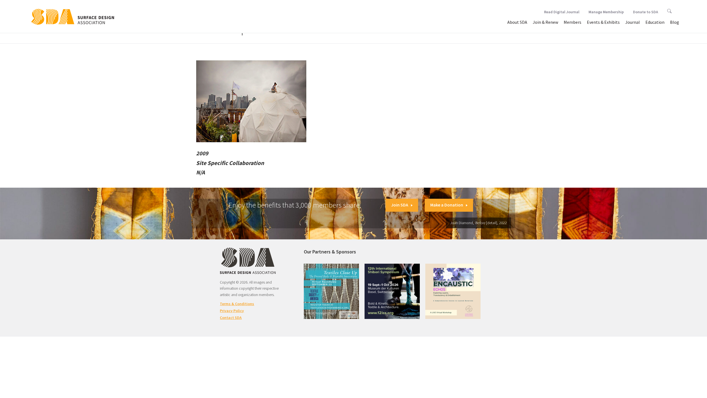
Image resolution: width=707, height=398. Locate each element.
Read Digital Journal (561, 11)
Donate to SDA (645, 11)
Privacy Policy (232, 310)
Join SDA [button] (399, 205)
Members (572, 22)
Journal (632, 22)
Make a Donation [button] (446, 205)
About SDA (517, 22)
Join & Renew (545, 22)
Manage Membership (606, 11)
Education (654, 22)
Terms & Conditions (237, 303)
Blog (674, 22)
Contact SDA (231, 317)
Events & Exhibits (603, 22)
